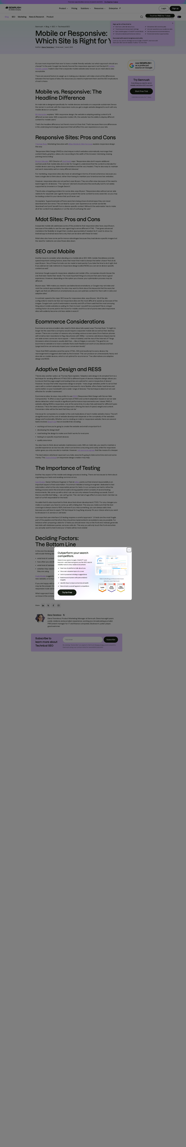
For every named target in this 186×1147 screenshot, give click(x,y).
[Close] (129, 550)
